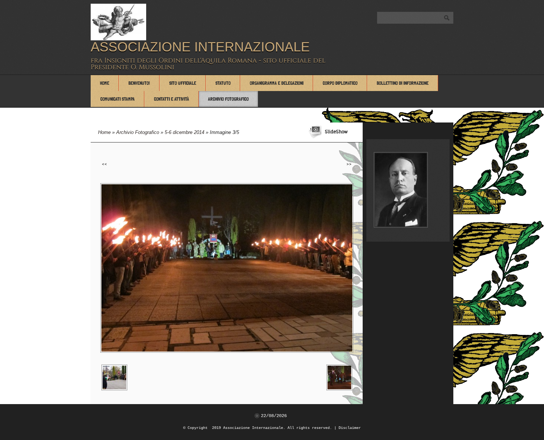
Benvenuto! (139, 83)
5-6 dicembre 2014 (184, 132)
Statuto (223, 83)
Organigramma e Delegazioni (276, 83)
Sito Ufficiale (182, 83)
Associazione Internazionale (200, 46)
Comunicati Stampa (117, 99)
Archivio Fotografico (228, 99)
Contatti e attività (171, 99)
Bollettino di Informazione (403, 83)
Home (104, 83)
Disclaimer (350, 428)
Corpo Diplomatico (340, 83)
